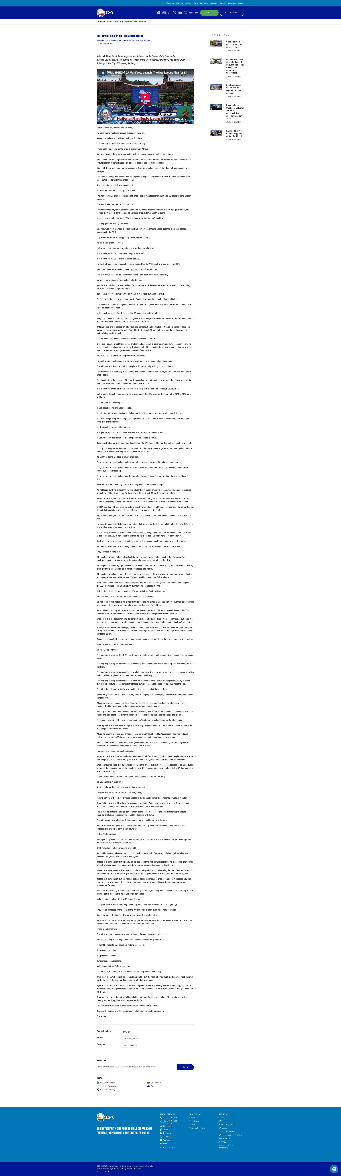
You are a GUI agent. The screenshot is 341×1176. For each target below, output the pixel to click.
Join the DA (223, 1142)
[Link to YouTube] (180, 13)
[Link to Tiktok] (169, 13)
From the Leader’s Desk (115, 22)
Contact (240, 3)
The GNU (223, 3)
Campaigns (193, 13)
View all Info (166, 1147)
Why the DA (170, 3)
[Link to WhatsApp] (185, 13)
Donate (221, 1118)
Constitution (194, 1121)
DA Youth (222, 1121)
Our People (204, 3)
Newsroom (213, 3)
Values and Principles (183, 3)
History (192, 1118)
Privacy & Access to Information (144, 1166)
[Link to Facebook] (158, 13)
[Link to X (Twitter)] (174, 13)
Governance (232, 3)
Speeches (128, 22)
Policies (195, 3)
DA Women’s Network (227, 1131)
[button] (119, 1082)
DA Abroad (223, 1128)
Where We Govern (140, 22)
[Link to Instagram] (164, 13)
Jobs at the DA (224, 1138)
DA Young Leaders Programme (230, 1135)
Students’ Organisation (227, 1125)
